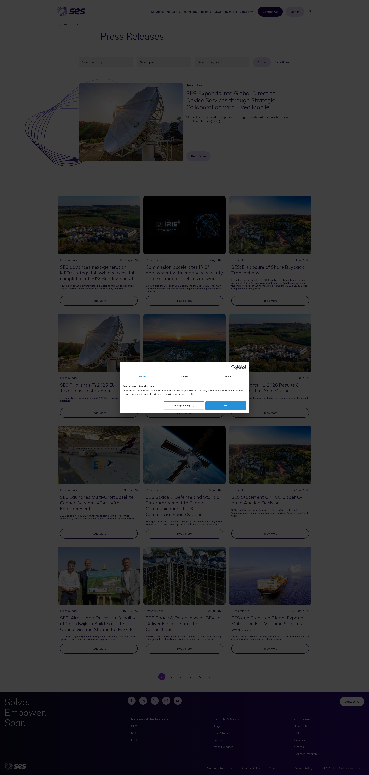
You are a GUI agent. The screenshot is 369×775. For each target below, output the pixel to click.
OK (225, 405)
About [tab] (228, 376)
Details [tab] (184, 376)
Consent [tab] (141, 376)
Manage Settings (182, 405)
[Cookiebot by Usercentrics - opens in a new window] (233, 367)
